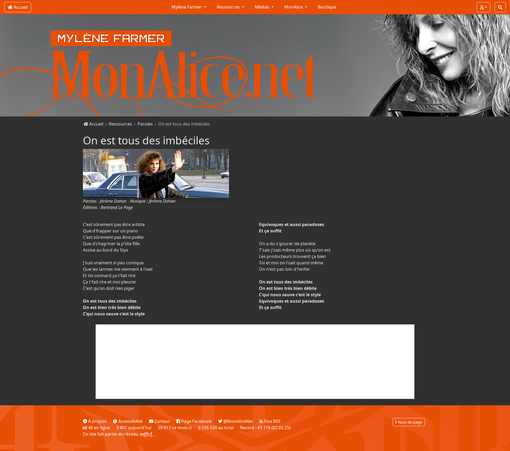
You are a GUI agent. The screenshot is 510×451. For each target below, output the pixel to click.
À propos (97, 421)
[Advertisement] (255, 361)
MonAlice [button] (294, 7)
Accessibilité (130, 421)
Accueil (95, 124)
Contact (161, 421)
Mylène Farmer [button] (187, 7)
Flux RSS (271, 421)
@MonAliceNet (237, 421)
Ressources (120, 124)
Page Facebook (196, 421)
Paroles (145, 124)
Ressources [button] (229, 7)
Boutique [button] (327, 7)
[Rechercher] (500, 7)
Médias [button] (262, 7)
